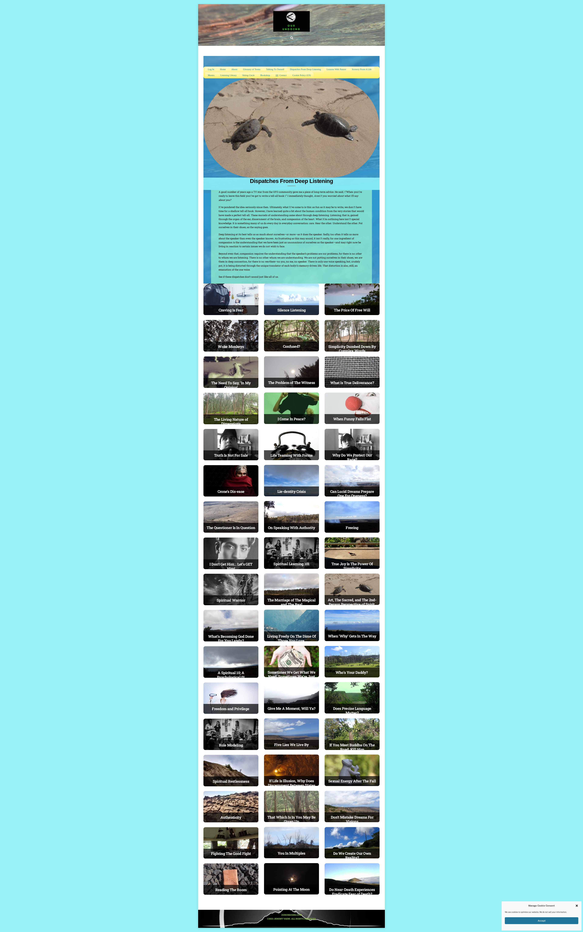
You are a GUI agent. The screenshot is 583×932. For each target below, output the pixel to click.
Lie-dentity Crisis (291, 491)
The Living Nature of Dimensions (231, 421)
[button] (576, 905)
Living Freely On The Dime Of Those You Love (291, 638)
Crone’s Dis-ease (231, 491)
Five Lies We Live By (291, 744)
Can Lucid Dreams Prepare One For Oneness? (352, 493)
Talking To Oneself (275, 69)
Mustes (211, 75)
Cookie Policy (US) (301, 75)
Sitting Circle (248, 75)
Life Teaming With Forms (291, 455)
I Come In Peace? (291, 419)
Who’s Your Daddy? (352, 672)
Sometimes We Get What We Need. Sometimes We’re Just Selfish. (291, 677)
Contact (283, 75)
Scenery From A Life (362, 69)
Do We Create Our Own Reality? (352, 855)
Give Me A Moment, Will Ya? (291, 708)
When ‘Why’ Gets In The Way (352, 636)
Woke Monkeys (231, 346)
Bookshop (265, 75)
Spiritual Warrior (231, 600)
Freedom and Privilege (231, 708)
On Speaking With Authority (291, 527)
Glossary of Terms (251, 69)
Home (223, 69)
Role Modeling (231, 745)
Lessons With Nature (336, 69)
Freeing (352, 527)
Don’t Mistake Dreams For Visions (352, 819)
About (234, 69)
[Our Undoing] (291, 30)
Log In (211, 69)
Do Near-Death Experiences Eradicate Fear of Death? (352, 891)
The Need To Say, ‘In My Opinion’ (231, 385)
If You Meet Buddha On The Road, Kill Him (352, 747)
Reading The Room (231, 889)
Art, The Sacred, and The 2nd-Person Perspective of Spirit (352, 602)
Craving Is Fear (231, 310)
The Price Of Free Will (352, 310)
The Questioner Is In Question (231, 527)
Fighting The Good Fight (231, 853)
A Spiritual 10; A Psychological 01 (231, 675)
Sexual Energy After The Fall (352, 781)
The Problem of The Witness (291, 382)
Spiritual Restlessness (231, 781)
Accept (541, 920)
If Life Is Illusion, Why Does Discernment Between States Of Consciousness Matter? (291, 785)
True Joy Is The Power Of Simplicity (352, 566)
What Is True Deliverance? (352, 382)
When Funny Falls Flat (352, 419)
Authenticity (230, 817)
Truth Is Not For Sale (231, 455)
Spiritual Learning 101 (291, 563)
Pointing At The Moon (291, 889)
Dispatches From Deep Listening (305, 69)
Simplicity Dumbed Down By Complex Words (352, 348)
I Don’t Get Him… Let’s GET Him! (231, 566)
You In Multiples (291, 853)
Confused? (291, 346)
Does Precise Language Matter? (352, 710)
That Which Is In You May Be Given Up (291, 819)
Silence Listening (291, 310)
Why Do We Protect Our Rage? (352, 457)
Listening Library (228, 75)
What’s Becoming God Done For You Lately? (231, 638)
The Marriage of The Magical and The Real (291, 602)
